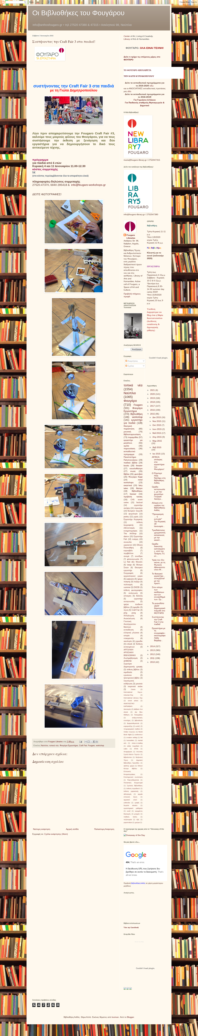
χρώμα (137, 822)
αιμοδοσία (128, 672)
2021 (152, 390)
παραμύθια (133, 437)
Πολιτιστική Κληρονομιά (133, 783)
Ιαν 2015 (156, 454)
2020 (152, 394)
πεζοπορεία (128, 819)
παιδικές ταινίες (130, 817)
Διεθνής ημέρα (129, 766)
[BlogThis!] (88, 741)
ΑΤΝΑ (136, 749)
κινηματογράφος (130, 531)
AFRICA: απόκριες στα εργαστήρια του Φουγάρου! (158, 463)
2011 (152, 658)
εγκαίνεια (128, 675)
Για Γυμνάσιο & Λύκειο (145, 100)
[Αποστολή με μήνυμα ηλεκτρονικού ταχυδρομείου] (85, 741)
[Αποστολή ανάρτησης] (81, 742)
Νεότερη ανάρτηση (41, 829)
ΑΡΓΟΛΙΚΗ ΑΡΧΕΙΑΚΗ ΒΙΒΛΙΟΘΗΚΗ (130, 652)
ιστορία (127, 636)
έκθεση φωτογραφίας (133, 590)
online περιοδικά (133, 746)
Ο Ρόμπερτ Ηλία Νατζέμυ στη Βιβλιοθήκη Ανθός (159, 478)
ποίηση (135, 539)
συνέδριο (138, 556)
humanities (130, 740)
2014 (152, 646)
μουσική (127, 431)
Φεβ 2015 (156, 447)
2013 (152, 650)
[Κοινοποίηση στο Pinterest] (96, 741)
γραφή (137, 803)
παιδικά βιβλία (130, 463)
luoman (115, 1017)
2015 (152, 414)
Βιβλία (126, 474)
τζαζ (137, 819)
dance (126, 536)
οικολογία (128, 641)
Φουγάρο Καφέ (135, 477)
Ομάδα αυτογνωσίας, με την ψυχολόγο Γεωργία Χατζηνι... (158, 493)
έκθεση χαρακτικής (131, 791)
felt (141, 737)
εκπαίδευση (128, 630)
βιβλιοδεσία (138, 720)
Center (127, 36)
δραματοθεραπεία (133, 723)
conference (138, 734)
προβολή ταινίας (133, 496)
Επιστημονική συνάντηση (133, 777)
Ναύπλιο (44, 746)
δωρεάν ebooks (130, 805)
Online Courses (129, 732)
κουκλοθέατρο (136, 468)
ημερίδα (136, 607)
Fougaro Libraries (131, 236)
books (126, 465)
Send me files (139, 942)
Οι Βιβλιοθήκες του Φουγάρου (78, 13)
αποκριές (127, 596)
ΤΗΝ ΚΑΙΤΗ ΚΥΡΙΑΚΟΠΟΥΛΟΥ (139, 76)
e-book (129, 644)
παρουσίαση (129, 448)
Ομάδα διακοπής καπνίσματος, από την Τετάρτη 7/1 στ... (158, 550)
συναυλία (128, 542)
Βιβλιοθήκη (136, 414)
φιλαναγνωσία (133, 559)
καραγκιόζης (128, 726)
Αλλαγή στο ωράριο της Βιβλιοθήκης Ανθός (158, 506)
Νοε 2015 (157, 421)
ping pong (130, 613)
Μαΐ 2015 (157, 433)
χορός (135, 517)
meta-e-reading (137, 743)
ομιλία (126, 446)
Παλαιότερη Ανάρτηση (104, 829)
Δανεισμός (127, 709)
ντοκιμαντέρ (129, 638)
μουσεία (139, 684)
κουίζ (128, 811)
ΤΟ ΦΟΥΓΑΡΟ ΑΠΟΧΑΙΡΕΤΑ (137, 70)
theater (139, 465)
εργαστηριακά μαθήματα (133, 808)
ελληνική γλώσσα (131, 633)
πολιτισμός (128, 585)
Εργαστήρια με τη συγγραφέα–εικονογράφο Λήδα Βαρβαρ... (159, 634)
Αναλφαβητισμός (131, 658)
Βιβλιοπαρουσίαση (132, 434)
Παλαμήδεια (138, 715)
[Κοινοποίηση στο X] (91, 741)
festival (139, 503)
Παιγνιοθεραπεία (133, 780)
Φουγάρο (130, 401)
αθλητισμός (127, 794)
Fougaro (91, 746)
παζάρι (137, 582)
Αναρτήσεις (132, 361)
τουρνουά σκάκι (135, 686)
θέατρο (139, 488)
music (133, 471)
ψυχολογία (133, 514)
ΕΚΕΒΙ (137, 587)
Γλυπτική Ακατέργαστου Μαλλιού (130, 624)
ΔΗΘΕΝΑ (128, 661)
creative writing (131, 737)
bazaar (133, 494)
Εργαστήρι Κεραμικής (133, 519)
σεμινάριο (138, 508)
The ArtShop (130, 534)
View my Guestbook (131, 927)
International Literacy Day (133, 698)
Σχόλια (130, 366)
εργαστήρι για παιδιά (133, 421)
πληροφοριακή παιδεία (132, 729)
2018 (152, 402)
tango (129, 565)
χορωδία (138, 641)
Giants (133, 689)
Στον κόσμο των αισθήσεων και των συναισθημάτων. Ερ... (158, 593)
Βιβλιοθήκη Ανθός (138, 883)
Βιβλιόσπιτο (128, 757)
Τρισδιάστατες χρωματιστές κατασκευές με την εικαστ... (159, 535)
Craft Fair (83, 746)
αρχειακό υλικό (130, 800)
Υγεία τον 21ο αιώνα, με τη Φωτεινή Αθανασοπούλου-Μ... (158, 565)
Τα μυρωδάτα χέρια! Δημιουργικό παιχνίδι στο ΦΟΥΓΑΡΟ (158, 608)
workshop (100, 746)
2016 (152, 410)
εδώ (152, 86)
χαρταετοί (128, 545)
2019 (152, 398)
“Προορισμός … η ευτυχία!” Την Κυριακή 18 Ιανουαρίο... (158, 520)
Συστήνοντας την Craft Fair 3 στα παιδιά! (158, 620)
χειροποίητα (128, 822)
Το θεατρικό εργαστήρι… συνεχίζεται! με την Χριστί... (158, 578)
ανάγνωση (133, 593)
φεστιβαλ (138, 474)
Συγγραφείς (128, 573)
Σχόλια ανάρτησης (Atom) (56, 834)
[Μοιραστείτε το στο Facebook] (94, 741)
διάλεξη (139, 596)
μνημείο (137, 814)
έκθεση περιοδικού (133, 788)
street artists (133, 701)
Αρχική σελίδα (72, 829)
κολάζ (138, 726)
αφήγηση (130, 579)
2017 (152, 406)
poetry (126, 517)
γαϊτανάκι (127, 803)
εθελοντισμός (129, 528)
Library (127, 39)
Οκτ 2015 (157, 425)
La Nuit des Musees (133, 562)
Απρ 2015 (157, 437)
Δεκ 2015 (156, 417)
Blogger (130, 1017)
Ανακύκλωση (129, 619)
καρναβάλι (128, 551)
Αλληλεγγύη (129, 616)
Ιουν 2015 (157, 429)
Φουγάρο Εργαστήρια (69, 746)
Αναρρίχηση (128, 752)
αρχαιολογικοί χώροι (133, 576)
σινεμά (126, 556)
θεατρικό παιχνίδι (135, 511)
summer (127, 587)
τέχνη (126, 610)
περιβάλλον (128, 553)
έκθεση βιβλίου (133, 670)
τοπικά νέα (54, 746)
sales (125, 749)
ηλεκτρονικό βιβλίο (131, 678)
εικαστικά (128, 485)
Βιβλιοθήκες (137, 491)
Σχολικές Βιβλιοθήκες (134, 785)
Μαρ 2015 (157, 441)
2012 (152, 654)
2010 (152, 662)
